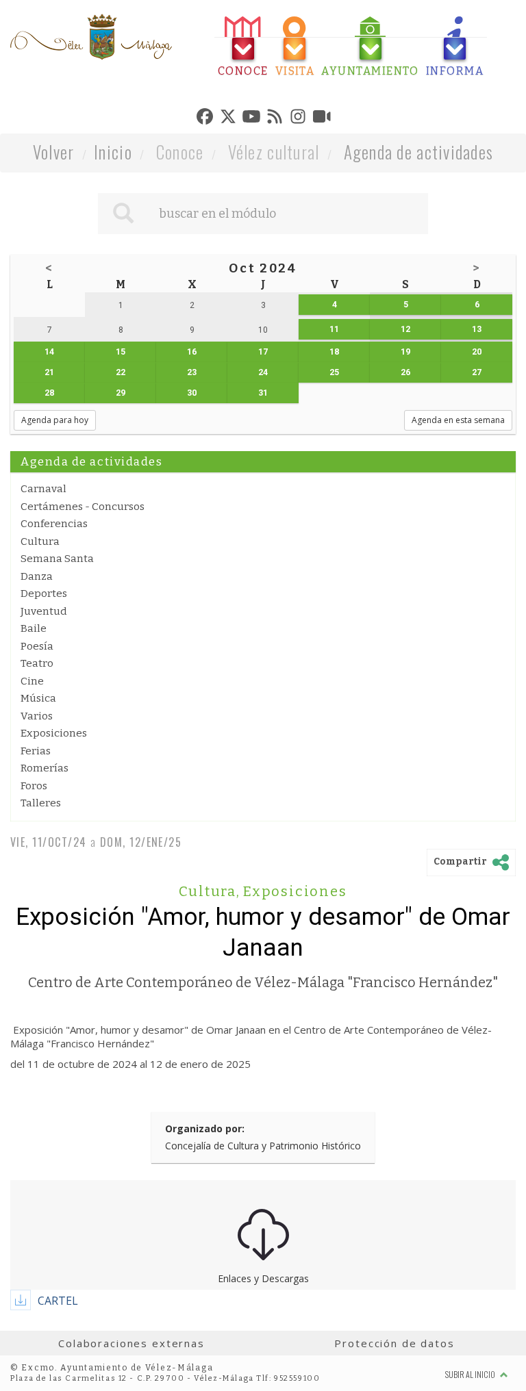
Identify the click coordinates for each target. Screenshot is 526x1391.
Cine (32, 681)
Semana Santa (57, 558)
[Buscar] (123, 213)
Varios (37, 716)
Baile (34, 628)
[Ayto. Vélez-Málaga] (91, 37)
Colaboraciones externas (131, 1343)
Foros (34, 786)
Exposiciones (54, 733)
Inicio (113, 151)
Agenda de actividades (419, 151)
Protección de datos (394, 1343)
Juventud (44, 611)
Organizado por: (205, 1128)
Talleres (41, 803)
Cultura (40, 541)
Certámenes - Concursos (83, 506)
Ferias (36, 751)
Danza (37, 576)
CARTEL (58, 1300)
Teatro (37, 663)
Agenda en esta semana (458, 420)
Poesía (37, 646)
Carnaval (43, 489)
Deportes (44, 593)
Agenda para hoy (54, 420)
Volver (54, 151)
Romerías (44, 768)
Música (38, 698)
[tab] (243, 46)
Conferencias (54, 524)
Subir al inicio (471, 1374)
